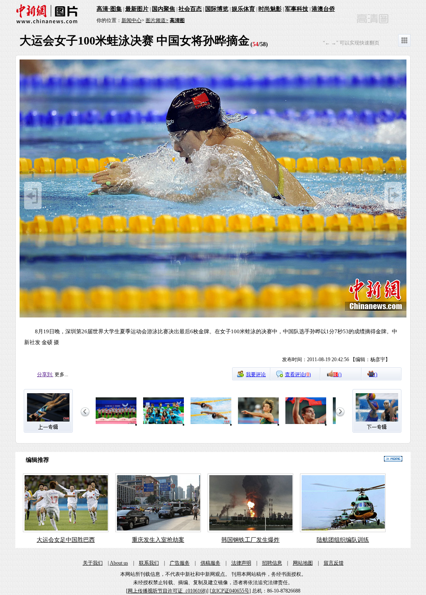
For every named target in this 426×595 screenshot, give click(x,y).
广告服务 (180, 563)
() (337, 374)
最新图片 (137, 9)
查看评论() (298, 374)
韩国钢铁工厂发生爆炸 (250, 540)
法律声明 (241, 563)
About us (119, 563)
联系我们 (149, 563)
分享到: (45, 374)
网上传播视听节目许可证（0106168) (167, 591)
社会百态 (190, 9)
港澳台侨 (323, 9)
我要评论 (256, 374)
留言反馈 (334, 563)
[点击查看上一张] (33, 208)
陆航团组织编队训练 (343, 540)
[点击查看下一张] (213, 316)
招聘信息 (272, 563)
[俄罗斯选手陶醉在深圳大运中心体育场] (305, 424)
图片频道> (157, 20)
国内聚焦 (163, 9)
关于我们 (93, 563)
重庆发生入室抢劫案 (158, 540)
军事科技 (296, 9)
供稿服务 (210, 563)
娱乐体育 (243, 9)
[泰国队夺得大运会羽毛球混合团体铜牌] (163, 424)
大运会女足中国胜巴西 (66, 540)
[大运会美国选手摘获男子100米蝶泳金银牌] (210, 424)
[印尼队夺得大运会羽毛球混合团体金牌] (116, 424)
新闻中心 (131, 20)
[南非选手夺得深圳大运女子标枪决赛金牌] (258, 424)
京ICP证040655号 (230, 591)
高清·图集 (109, 9)
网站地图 (303, 563)
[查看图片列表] (404, 45)
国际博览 (216, 9)
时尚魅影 (270, 9)
